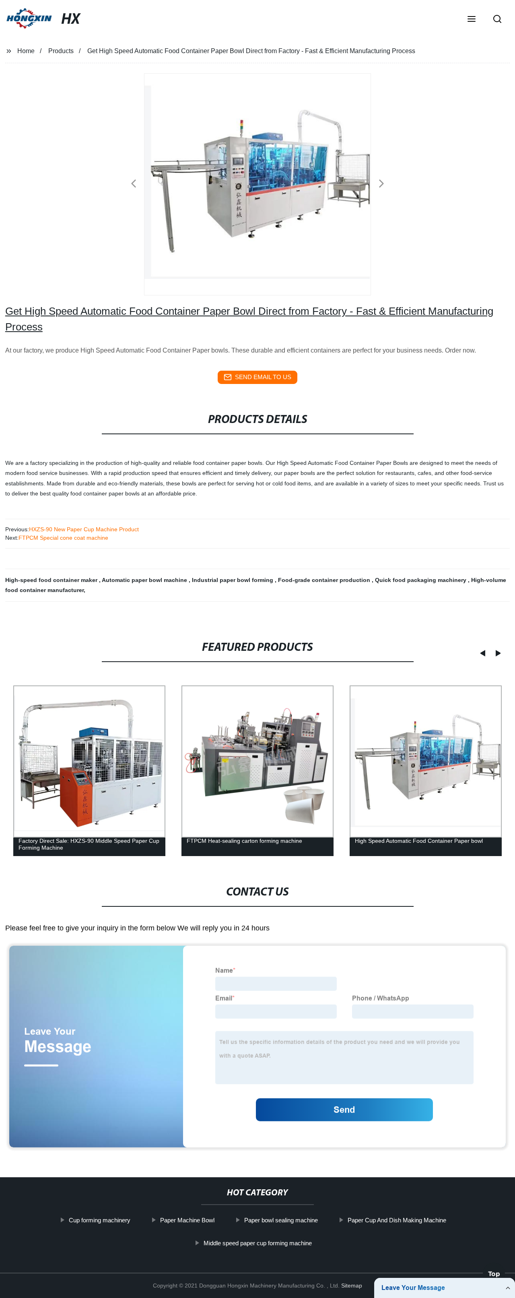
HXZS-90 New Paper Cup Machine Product (84, 529)
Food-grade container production (325, 580)
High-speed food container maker (52, 580)
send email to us (263, 377)
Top (494, 1276)
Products (61, 50)
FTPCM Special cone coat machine (63, 537)
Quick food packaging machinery (421, 580)
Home (26, 50)
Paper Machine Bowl (187, 1220)
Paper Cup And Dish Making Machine (397, 1220)
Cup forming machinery (99, 1220)
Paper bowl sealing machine (281, 1220)
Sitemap (351, 1285)
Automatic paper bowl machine (145, 580)
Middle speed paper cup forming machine (257, 1243)
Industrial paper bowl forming (233, 580)
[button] (471, 19)
